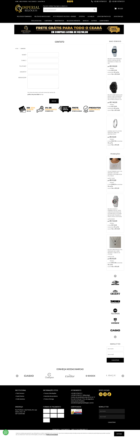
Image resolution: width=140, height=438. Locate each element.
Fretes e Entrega (49, 399)
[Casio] (115, 330)
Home (16, 1)
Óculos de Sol (36, 21)
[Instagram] (70, 1)
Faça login (56, 6)
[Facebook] (72, 1)
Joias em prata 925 (104, 16)
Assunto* (23, 72)
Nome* (24, 55)
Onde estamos (20, 399)
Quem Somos (104, 21)
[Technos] (115, 311)
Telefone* (22, 66)
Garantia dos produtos (51, 396)
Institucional (20, 390)
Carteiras (48, 21)
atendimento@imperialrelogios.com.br (82, 403)
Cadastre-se (41, 1)
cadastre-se (64, 6)
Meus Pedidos (23, 1)
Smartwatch (59, 21)
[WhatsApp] (68, 1)
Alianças (91, 16)
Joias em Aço (118, 16)
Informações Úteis (50, 390)
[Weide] (115, 321)
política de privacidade (34, 94)
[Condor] (70, 376)
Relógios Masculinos (42, 16)
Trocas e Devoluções (50, 393)
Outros (94, 21)
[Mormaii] (115, 282)
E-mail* (23, 60)
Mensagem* (22, 77)
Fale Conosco (32, 1)
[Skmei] (115, 301)
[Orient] (115, 292)
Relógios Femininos (24, 16)
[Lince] (111, 376)
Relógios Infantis (73, 21)
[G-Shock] (90, 376)
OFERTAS (82, 16)
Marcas (85, 21)
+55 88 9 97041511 (100, 1)
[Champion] (49, 376)
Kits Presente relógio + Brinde (64, 16)
